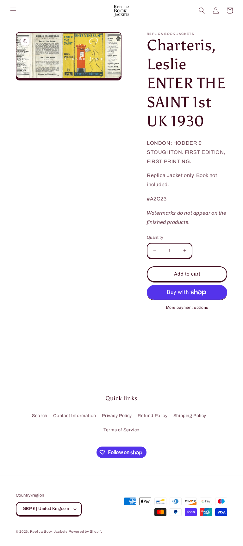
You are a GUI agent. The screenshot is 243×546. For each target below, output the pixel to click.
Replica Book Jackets (49, 531)
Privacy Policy (117, 415)
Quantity (155, 237)
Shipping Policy (189, 415)
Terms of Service (121, 430)
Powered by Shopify (86, 531)
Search (39, 415)
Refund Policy (152, 415)
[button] (13, 10)
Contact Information (74, 415)
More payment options (187, 307)
